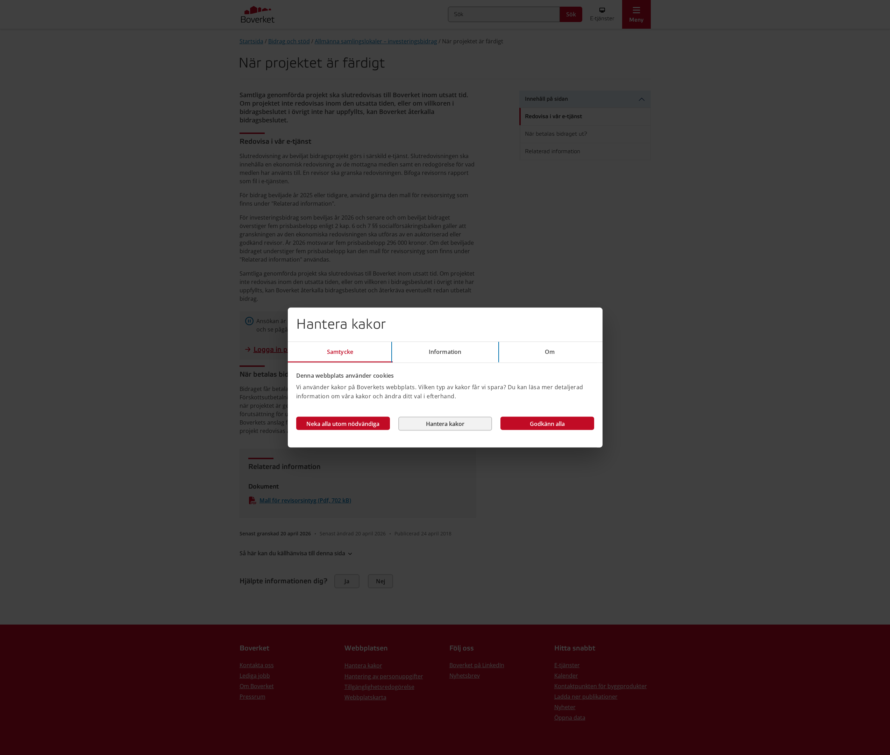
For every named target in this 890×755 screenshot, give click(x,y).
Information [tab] (445, 351)
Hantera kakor (445, 424)
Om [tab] (550, 351)
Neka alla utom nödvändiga (342, 424)
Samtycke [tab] (340, 351)
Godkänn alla (547, 424)
